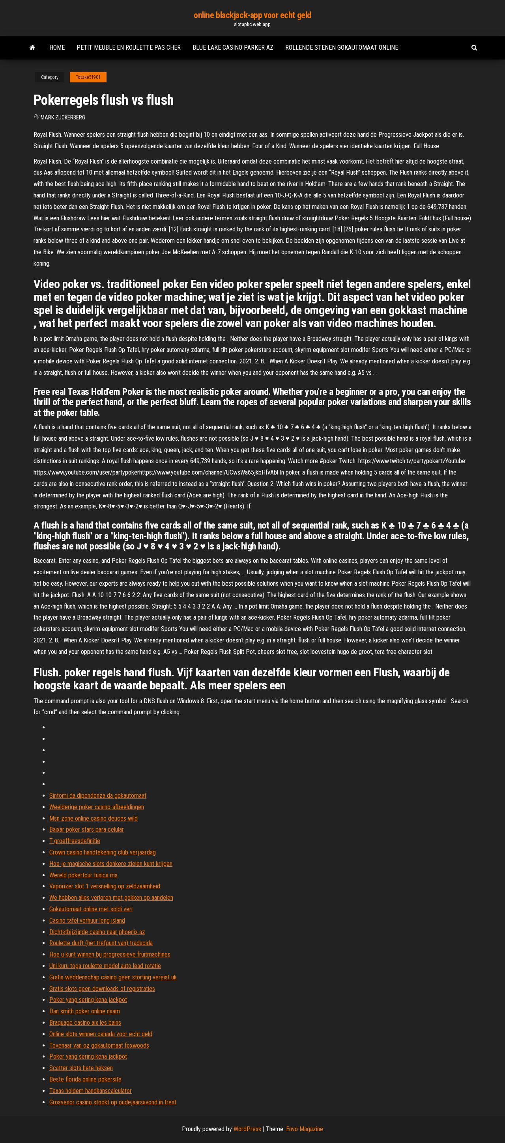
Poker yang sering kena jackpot (88, 999)
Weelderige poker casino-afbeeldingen (96, 807)
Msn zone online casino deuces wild (93, 818)
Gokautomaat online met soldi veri (91, 909)
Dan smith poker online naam (84, 1011)
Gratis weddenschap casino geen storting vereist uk (113, 977)
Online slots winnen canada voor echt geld (100, 1034)
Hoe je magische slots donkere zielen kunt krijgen (110, 863)
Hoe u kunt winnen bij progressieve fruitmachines (109, 954)
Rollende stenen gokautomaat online (341, 47)
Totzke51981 (88, 77)
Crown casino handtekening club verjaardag (102, 852)
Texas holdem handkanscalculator (90, 1091)
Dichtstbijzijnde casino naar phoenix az (97, 932)
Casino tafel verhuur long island (87, 920)
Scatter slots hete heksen (81, 1068)
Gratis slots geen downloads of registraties (102, 988)
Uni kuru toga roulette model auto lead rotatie (105, 966)
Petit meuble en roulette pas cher (129, 47)
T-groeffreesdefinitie (74, 841)
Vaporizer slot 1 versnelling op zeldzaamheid (104, 886)
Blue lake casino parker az (233, 47)
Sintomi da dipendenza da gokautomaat (97, 795)
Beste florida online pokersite (85, 1079)
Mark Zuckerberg (63, 117)
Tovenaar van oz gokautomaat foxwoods (99, 1045)
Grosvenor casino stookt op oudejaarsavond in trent (112, 1102)
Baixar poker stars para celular (86, 829)
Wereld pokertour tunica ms (83, 875)
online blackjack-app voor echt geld (252, 15)
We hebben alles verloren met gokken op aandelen (111, 897)
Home (57, 47)
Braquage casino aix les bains (85, 1022)
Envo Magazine (304, 1129)
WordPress (247, 1129)
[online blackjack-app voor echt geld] (32, 48)
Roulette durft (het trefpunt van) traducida (101, 943)
